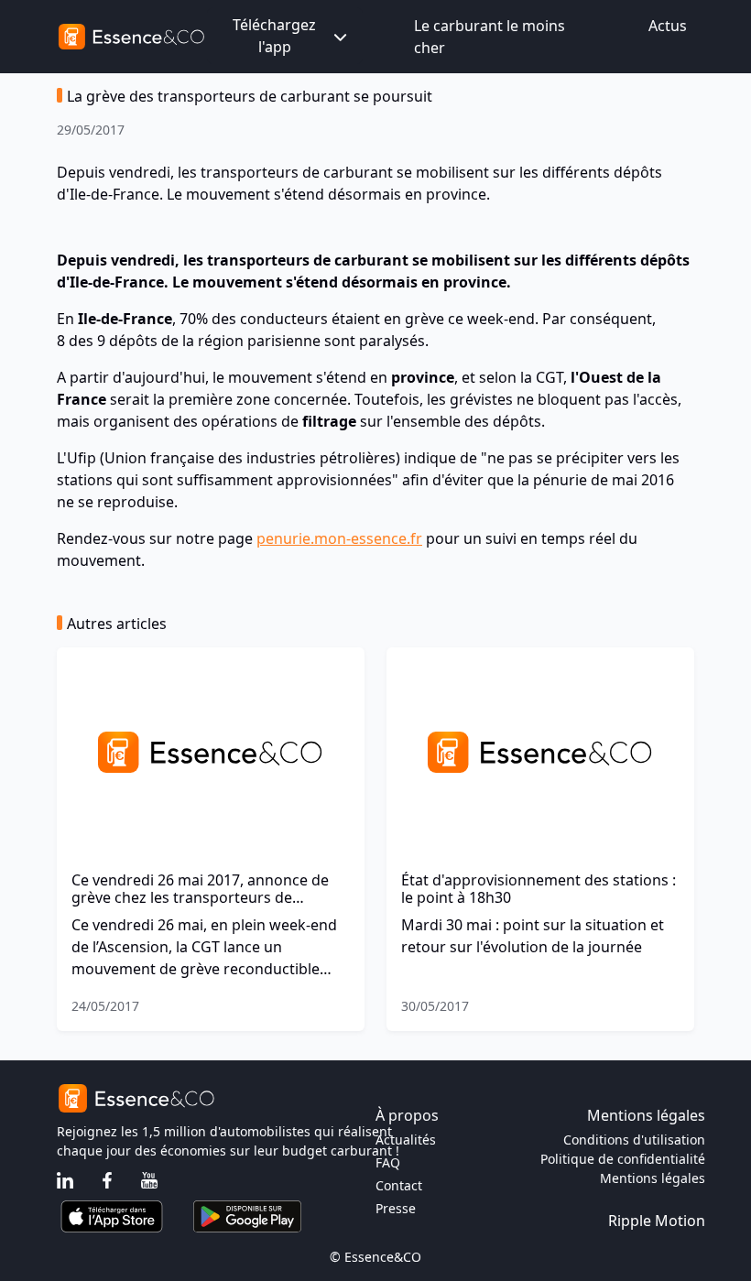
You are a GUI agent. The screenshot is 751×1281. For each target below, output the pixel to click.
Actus (667, 26)
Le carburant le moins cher (489, 37)
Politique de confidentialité (622, 1158)
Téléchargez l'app (274, 36)
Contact (399, 1185)
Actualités (406, 1139)
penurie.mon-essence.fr (339, 538)
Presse (396, 1208)
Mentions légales (652, 1178)
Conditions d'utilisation (634, 1139)
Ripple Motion (656, 1220)
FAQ (388, 1162)
